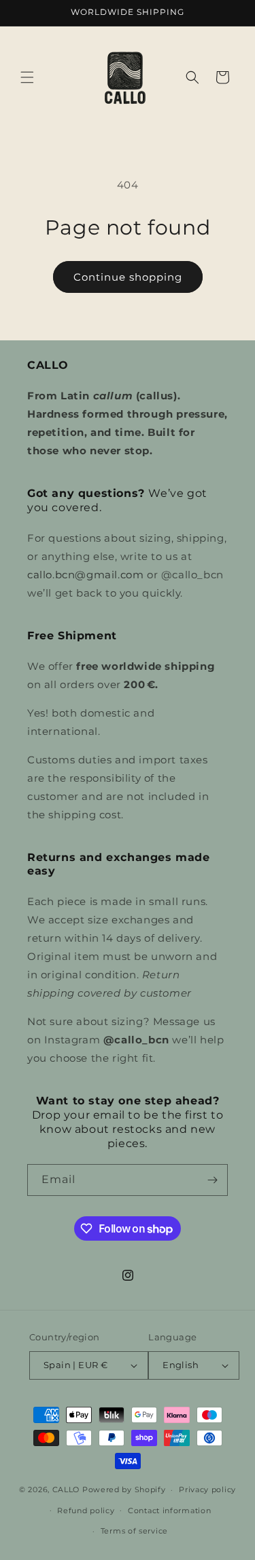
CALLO (66, 1489)
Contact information (169, 1510)
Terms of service (134, 1531)
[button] (27, 77)
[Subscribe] (212, 1180)
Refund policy (85, 1510)
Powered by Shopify (124, 1489)
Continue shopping (127, 277)
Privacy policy (207, 1489)
